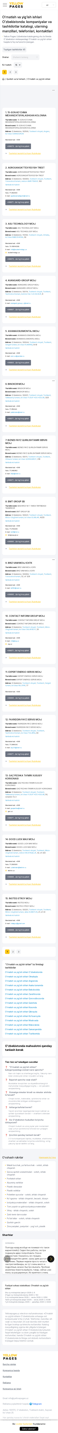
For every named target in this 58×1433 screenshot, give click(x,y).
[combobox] (49, 5)
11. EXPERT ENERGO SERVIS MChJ (23, 671)
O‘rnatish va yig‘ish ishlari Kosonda (21, 1007)
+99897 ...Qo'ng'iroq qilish (18, 310)
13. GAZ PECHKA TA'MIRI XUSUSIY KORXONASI (23, 777)
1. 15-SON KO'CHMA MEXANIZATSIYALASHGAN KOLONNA (25, 114)
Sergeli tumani (11, 345)
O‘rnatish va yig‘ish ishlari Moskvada (21, 1020)
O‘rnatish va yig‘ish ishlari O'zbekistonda (23, 972)
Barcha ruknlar (9, 1364)
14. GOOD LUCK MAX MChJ (20, 839)
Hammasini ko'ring (47, 1157)
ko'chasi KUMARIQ (25, 345)
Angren (47, 131)
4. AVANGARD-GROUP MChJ (20, 280)
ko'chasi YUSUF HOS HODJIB (32, 398)
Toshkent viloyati (36, 131)
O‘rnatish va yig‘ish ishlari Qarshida (21, 1003)
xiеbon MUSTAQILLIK (27, 853)
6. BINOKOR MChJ (15, 384)
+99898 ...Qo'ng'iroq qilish (18, 930)
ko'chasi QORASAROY (28, 459)
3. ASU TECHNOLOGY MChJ (20, 223)
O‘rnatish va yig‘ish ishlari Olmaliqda (21, 976)
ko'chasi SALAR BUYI (27, 629)
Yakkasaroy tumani (12, 398)
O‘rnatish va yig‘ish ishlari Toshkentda (22, 1033)
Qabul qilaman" (29, 1429)
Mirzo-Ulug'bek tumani (14, 517)
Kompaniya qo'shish (12, 1389)
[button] (29, 153)
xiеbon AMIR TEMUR (29, 181)
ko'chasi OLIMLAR (31, 517)
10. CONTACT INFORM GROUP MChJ (25, 616)
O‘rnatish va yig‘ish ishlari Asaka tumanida (24, 985)
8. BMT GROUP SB (15, 501)
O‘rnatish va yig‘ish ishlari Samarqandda (23, 1029)
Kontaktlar (7, 1376)
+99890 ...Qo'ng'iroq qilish (18, 541)
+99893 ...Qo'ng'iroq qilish (18, 363)
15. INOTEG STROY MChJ (18, 898)
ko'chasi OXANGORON (14, 134)
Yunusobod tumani (13, 181)
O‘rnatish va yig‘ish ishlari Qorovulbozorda (24, 998)
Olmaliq (46, 235)
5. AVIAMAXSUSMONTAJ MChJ (22, 331)
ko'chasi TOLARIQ (28, 733)
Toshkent (47, 179)
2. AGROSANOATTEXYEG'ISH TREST (25, 167)
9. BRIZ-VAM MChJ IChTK (18, 562)
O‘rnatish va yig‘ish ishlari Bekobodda (22, 989)
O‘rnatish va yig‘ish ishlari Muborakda (22, 1025)
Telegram (37, 1404)
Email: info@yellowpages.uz (15, 1398)
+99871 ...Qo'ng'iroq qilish (18, 202)
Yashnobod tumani (12, 294)
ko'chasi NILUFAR (18, 685)
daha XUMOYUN (31, 912)
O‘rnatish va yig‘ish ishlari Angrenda (21, 981)
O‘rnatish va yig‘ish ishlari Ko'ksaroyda (22, 1016)
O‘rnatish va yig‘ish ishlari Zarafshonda (22, 994)
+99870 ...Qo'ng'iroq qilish (18, 146)
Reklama (7, 1382)
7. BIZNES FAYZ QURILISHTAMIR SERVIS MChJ (26, 442)
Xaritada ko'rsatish (12, 185)
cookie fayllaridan (24, 1424)
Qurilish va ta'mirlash (15, 79)
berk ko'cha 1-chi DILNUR (31, 294)
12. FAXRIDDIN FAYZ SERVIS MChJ (23, 719)
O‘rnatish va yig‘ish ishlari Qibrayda (21, 1011)
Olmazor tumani (11, 459)
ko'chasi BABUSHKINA (14, 237)
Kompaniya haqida (11, 1370)
